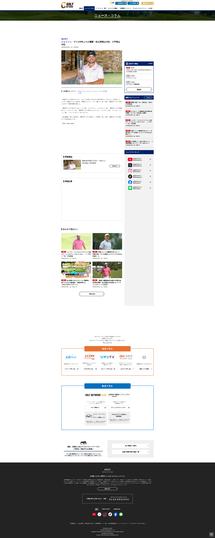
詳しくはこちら (107, 342)
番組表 (139, 89)
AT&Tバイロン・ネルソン (85, 91)
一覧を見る (91, 294)
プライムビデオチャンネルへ (118, 407)
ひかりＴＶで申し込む (107, 369)
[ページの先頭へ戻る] (211, 534)
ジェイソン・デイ (97, 91)
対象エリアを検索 (144, 369)
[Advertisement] (91, 201)
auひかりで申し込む (125, 369)
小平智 (80, 93)
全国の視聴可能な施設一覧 (130, 452)
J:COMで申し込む (88, 369)
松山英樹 (104, 91)
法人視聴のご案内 (130, 446)
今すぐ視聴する (95, 407)
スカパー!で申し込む (70, 369)
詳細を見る (114, 166)
